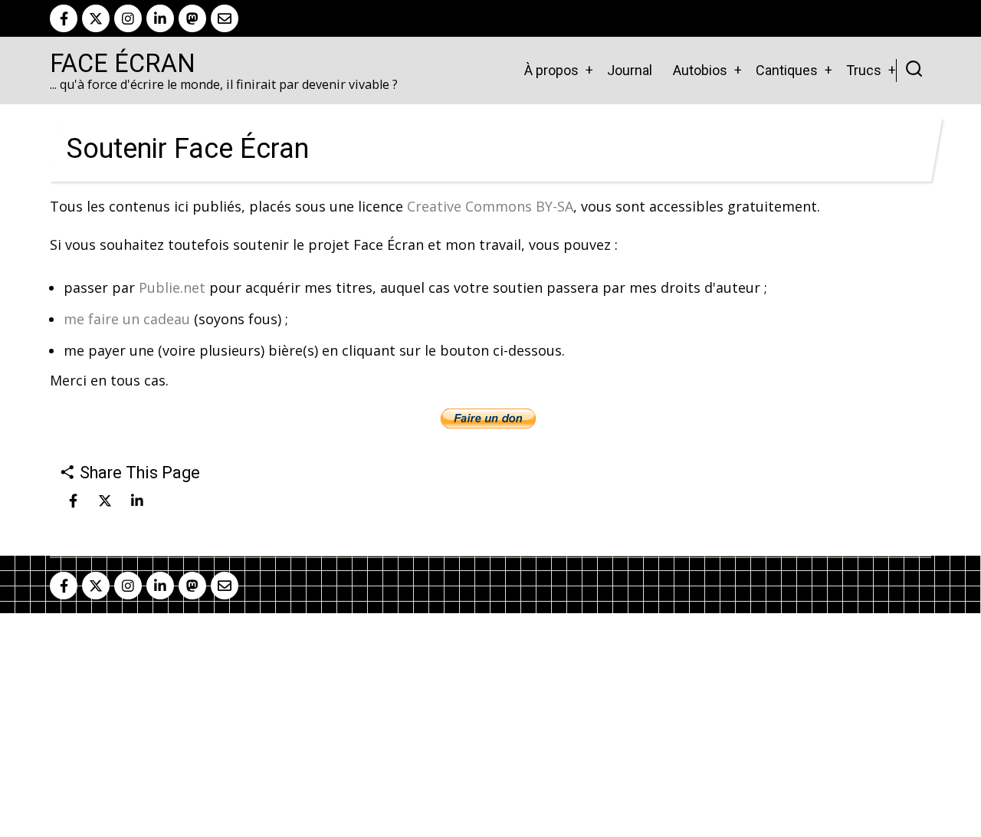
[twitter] (96, 18)
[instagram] (128, 18)
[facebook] (63, 18)
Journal (629, 70)
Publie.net (172, 287)
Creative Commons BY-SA (490, 206)
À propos (551, 70)
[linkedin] (160, 18)
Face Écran (122, 63)
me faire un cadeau (127, 319)
